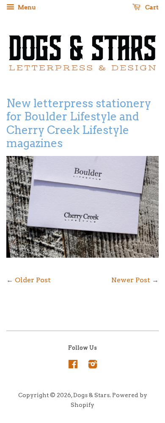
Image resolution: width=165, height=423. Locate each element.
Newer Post (130, 280)
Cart (151, 7)
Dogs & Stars (91, 395)
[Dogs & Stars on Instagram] (92, 365)
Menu (26, 7)
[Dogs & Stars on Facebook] (73, 365)
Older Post (33, 280)
